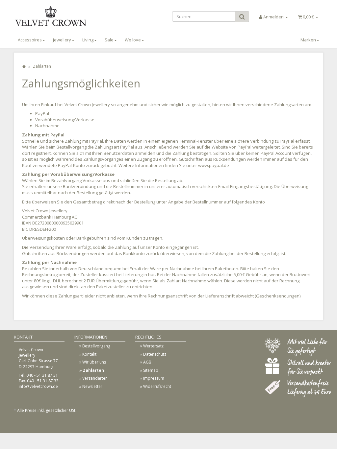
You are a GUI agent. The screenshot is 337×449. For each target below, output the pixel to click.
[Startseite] (24, 66)
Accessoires (30, 40)
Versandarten (95, 378)
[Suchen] (242, 16)
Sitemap (150, 370)
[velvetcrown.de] (62, 16)
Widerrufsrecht (157, 386)
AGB (147, 362)
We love (133, 40)
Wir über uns (94, 362)
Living (87, 40)
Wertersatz (153, 346)
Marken (308, 40)
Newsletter (92, 386)
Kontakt (89, 354)
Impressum (153, 378)
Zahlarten (93, 370)
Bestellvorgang (96, 346)
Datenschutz (154, 354)
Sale (109, 40)
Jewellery (62, 40)
